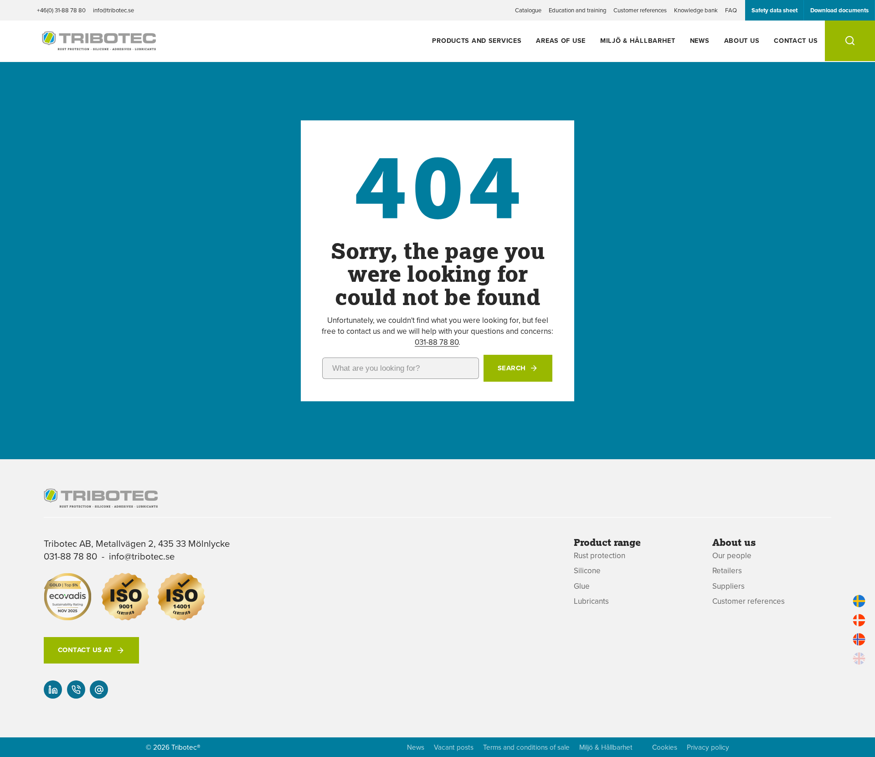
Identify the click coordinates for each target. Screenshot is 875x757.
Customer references (640, 10)
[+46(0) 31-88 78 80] (76, 689)
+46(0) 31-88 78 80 (61, 10)
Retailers (727, 570)
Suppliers (728, 586)
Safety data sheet (774, 10)
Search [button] (512, 368)
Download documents (839, 10)
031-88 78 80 (436, 342)
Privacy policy (708, 747)
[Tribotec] (99, 45)
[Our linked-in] (53, 689)
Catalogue (528, 10)
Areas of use (561, 40)
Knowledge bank (696, 10)
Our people (731, 555)
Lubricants (591, 601)
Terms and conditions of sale (526, 747)
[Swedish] (859, 601)
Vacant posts (454, 747)
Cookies (664, 747)
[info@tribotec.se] (99, 689)
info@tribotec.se (113, 10)
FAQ (731, 10)
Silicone (587, 570)
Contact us (796, 40)
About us (742, 40)
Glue (582, 586)
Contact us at (85, 650)
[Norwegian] (859, 639)
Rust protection (599, 555)
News (700, 40)
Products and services (476, 40)
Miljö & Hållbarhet (637, 40)
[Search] (850, 41)
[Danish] (859, 620)
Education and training (577, 10)
